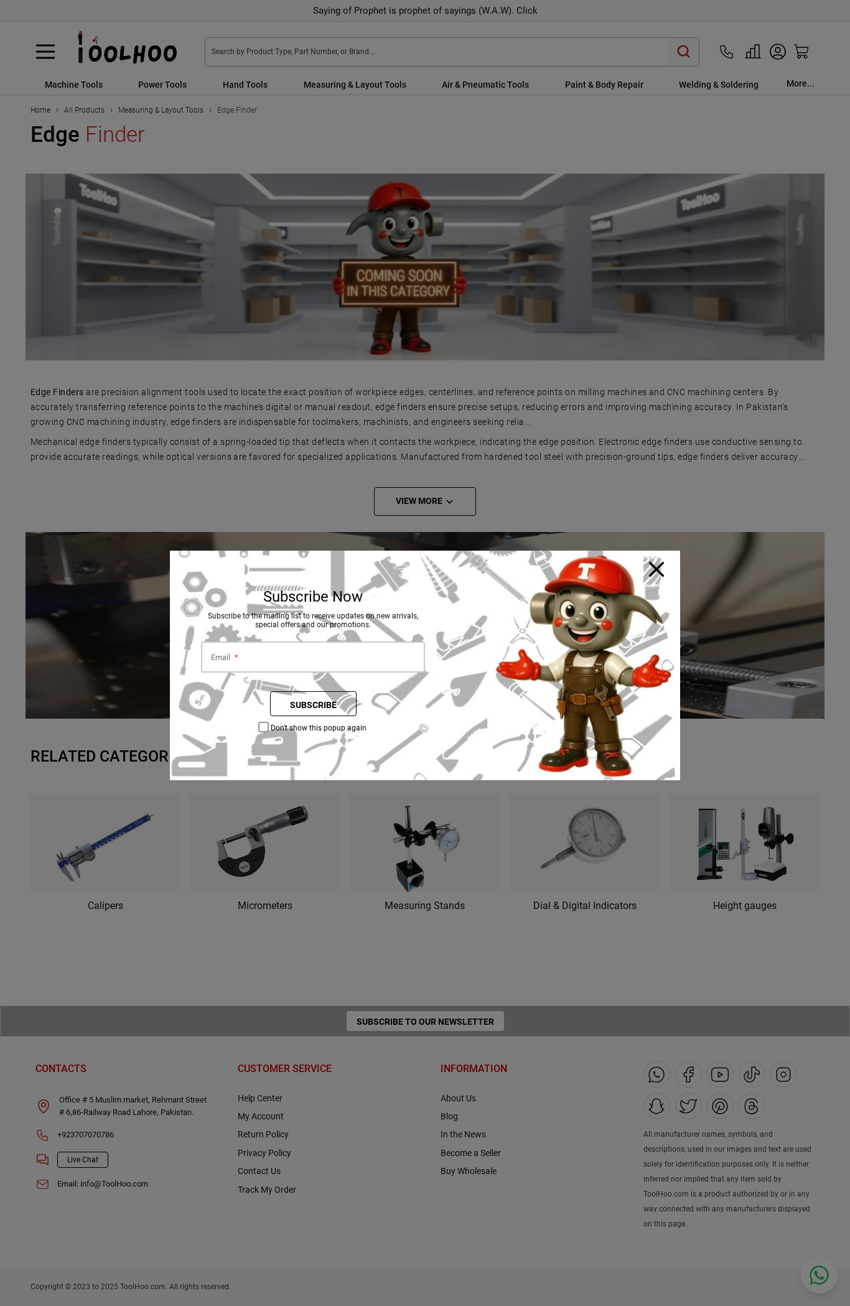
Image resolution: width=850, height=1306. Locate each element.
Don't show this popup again (319, 728)
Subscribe (313, 705)
